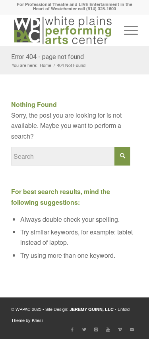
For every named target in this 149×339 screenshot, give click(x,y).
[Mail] (132, 329)
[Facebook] (72, 329)
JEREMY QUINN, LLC (92, 309)
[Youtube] (108, 329)
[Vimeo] (120, 329)
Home (45, 65)
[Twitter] (84, 329)
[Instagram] (96, 329)
